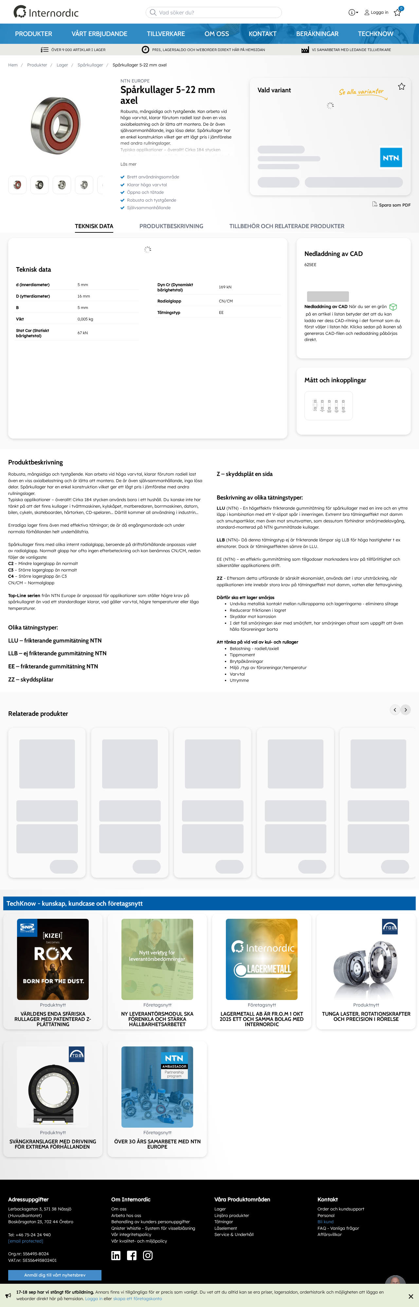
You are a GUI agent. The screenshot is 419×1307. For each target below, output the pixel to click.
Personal (326, 1215)
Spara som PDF (395, 204)
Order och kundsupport (341, 1208)
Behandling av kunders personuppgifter (150, 1221)
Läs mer (128, 164)
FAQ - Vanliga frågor (338, 1228)
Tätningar (223, 1221)
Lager (220, 1208)
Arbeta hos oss (126, 1215)
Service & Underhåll (234, 1234)
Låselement (225, 1228)
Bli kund (326, 1221)
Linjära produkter (231, 1215)
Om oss (118, 1208)
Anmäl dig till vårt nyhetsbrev (54, 1275)
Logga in (93, 1298)
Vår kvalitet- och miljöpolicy (139, 1240)
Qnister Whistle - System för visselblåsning (153, 1228)
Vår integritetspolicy (131, 1234)
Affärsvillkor (330, 1234)
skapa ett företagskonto (137, 1298)
